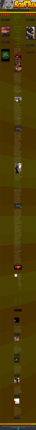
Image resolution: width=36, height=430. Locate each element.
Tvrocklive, (20, 183)
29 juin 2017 (16, 21)
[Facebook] (3, 15)
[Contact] (9, 15)
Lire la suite (17, 334)
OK (18, 428)
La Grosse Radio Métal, (17, 187)
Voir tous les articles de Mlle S (20, 289)
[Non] (34, 427)
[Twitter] (7, 15)
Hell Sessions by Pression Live (17, 83)
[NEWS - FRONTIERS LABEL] (17, 359)
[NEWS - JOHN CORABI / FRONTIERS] (17, 380)
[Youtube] (2, 15)
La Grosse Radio (18, 185)
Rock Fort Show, (16, 188)
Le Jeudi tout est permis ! (20, 299)
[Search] (20, 310)
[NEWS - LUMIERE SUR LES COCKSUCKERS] (17, 339)
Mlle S (16, 20)
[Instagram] (5, 15)
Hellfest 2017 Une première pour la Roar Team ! (15, 301)
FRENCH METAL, (18, 180)
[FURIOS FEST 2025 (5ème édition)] (17, 320)
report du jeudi (16, 125)
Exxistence (18, 94)
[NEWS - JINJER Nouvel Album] (17, 401)
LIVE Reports (16, 23)
